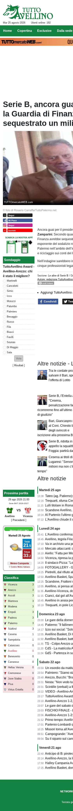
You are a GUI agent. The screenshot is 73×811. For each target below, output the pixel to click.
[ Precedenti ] (18, 520)
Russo (10, 321)
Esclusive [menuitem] (44, 30)
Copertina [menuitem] (24, 30)
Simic (10, 290)
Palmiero (12, 311)
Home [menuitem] (7, 30)
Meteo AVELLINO (19, 530)
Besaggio (12, 316)
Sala (9, 352)
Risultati (18, 365)
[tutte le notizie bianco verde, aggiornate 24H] (28, 12)
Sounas (11, 342)
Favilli (10, 337)
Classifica (11, 577)
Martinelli (12, 280)
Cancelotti (12, 285)
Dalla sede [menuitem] (64, 30)
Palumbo (12, 306)
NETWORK (66, 791)
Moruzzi (11, 301)
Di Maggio (12, 347)
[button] (18, 358)
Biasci (10, 331)
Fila (9, 326)
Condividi (50, 301)
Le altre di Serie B (58, 275)
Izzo (9, 296)
